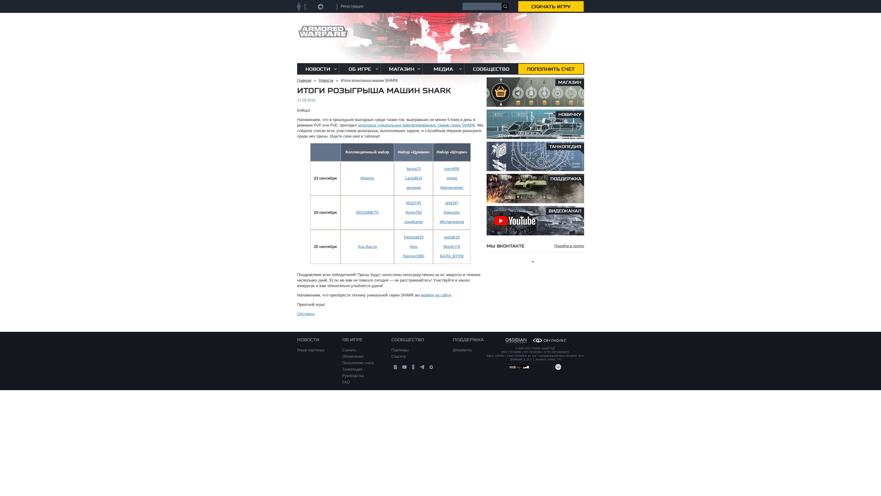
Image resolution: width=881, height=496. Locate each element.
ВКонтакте (395, 367)
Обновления (353, 356)
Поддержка (468, 339)
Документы (462, 350)
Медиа (443, 69)
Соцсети (398, 356)
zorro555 (451, 169)
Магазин (401, 69)
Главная (304, 80)
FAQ (346, 382)
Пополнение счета (358, 363)
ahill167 (451, 203)
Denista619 (413, 237)
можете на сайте (436, 295)
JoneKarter (413, 222)
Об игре (359, 69)
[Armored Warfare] (323, 31)
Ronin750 (414, 212)
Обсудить (306, 314)
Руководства (353, 376)
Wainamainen (451, 188)
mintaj (452, 178)
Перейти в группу (569, 246)
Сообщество (491, 69)
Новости (317, 69)
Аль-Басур (367, 247)
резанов (414, 188)
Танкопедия (352, 369)
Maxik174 (451, 247)
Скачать (349, 350)
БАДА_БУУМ (451, 256)
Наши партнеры (311, 350)
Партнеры (400, 350)
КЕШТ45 (413, 203)
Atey (414, 247)
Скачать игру (551, 6)
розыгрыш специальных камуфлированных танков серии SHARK (416, 125)
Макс (431, 367)
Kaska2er (452, 212)
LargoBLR (413, 178)
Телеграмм (422, 367)
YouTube (404, 367)
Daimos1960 (413, 256)
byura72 (414, 169)
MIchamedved (452, 222)
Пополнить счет (551, 69)
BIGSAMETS (367, 212)
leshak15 (452, 237)
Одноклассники (413, 367)
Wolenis (367, 178)
